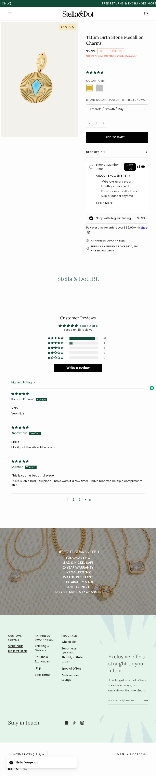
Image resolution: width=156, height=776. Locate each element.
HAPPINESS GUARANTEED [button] (44, 638)
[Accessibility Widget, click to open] (152, 388)
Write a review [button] (78, 367)
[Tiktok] (74, 723)
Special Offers (71, 669)
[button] (95, 72)
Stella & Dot (129, 754)
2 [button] (73, 500)
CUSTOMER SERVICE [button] (16, 638)
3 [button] (80, 500)
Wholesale (69, 642)
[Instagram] (82, 723)
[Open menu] (14, 13)
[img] (20, 394)
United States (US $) (26, 754)
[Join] (142, 700)
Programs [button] (70, 636)
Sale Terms (42, 675)
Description (95, 152)
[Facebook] (66, 723)
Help (38, 668)
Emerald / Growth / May (107, 109)
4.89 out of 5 (89, 326)
